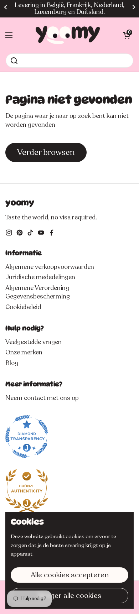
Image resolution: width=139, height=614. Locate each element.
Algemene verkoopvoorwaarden (49, 266)
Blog (11, 363)
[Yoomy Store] (68, 35)
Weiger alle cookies (69, 595)
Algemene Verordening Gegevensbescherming (37, 292)
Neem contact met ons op (42, 398)
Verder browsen (46, 152)
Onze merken (23, 352)
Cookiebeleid (23, 307)
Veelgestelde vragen (33, 342)
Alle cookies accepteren (70, 575)
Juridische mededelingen (40, 277)
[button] (126, 35)
